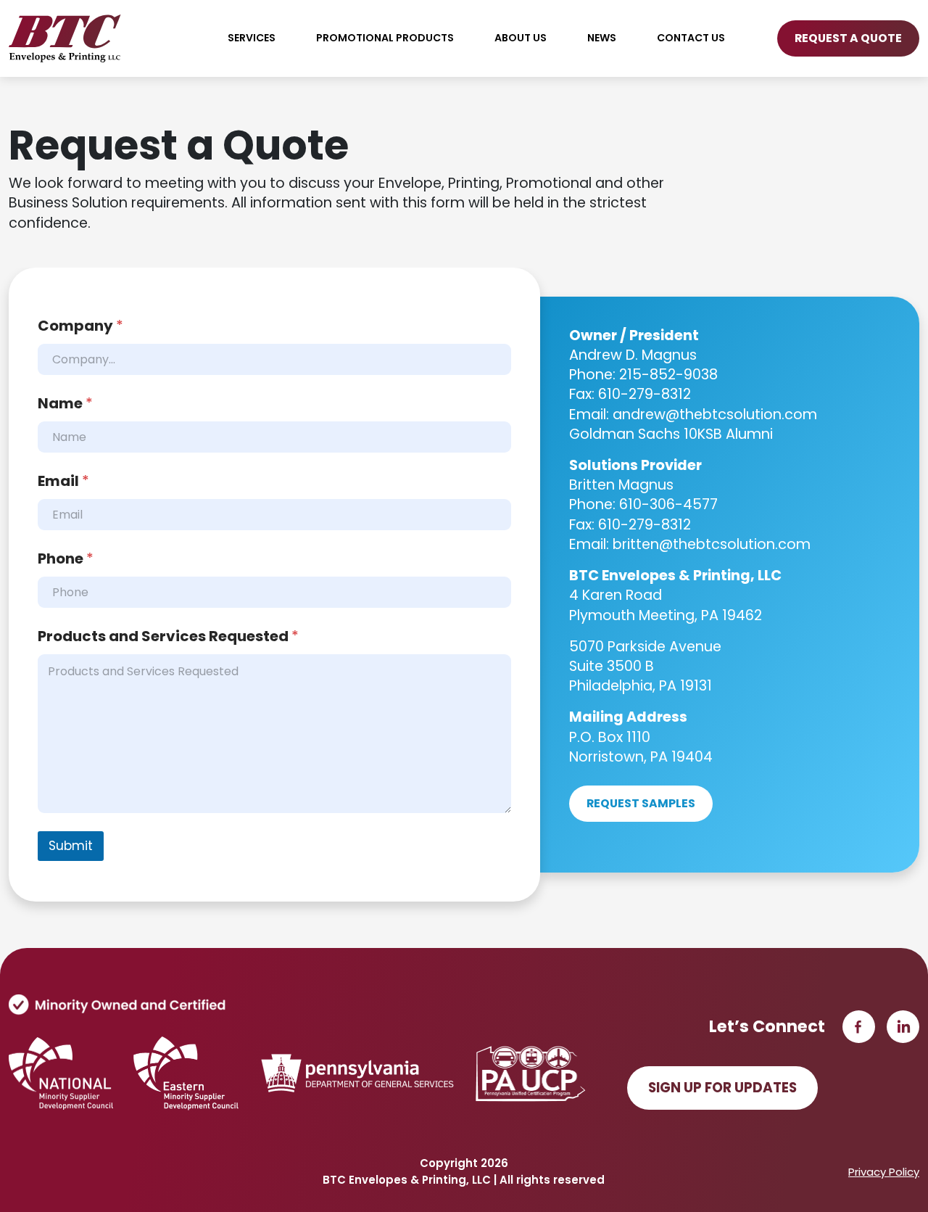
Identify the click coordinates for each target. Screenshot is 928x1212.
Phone (66, 559)
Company (80, 326)
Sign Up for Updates (722, 1087)
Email (63, 481)
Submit (71, 845)
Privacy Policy (883, 1171)
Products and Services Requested (168, 636)
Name (65, 404)
